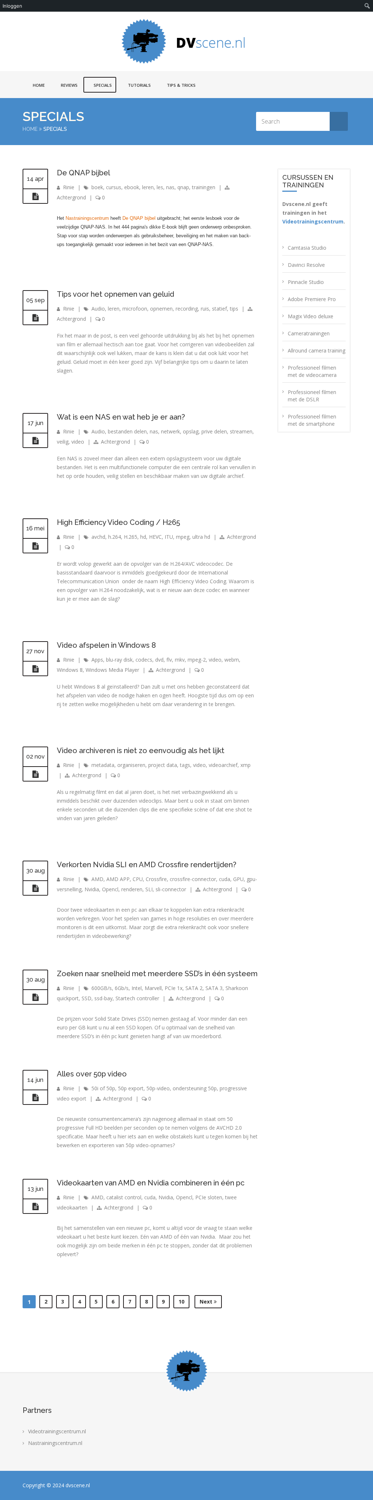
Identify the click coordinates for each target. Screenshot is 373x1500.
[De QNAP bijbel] (35, 196)
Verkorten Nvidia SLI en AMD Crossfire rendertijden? (146, 864)
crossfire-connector (193, 879)
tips (234, 308)
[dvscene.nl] (186, 41)
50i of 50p (103, 1088)
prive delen (214, 431)
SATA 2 (194, 988)
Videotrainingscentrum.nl (57, 1431)
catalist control (123, 1197)
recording (187, 308)
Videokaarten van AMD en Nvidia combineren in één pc (150, 1182)
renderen (131, 889)
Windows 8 (70, 669)
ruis (205, 308)
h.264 (114, 536)
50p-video (158, 1088)
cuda (224, 879)
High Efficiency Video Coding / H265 (118, 522)
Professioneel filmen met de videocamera (312, 371)
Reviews (69, 85)
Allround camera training (316, 350)
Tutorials (139, 85)
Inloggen (12, 6)
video (77, 441)
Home (39, 85)
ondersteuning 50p (195, 1088)
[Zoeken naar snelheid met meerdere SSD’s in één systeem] (35, 997)
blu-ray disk (119, 659)
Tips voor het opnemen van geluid (115, 294)
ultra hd (201, 536)
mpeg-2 (197, 659)
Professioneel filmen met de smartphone (312, 420)
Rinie (68, 187)
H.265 (130, 536)
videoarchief (223, 764)
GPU (238, 879)
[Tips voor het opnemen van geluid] (35, 318)
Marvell (153, 988)
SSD (86, 998)
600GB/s (101, 988)
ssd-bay (103, 998)
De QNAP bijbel (83, 172)
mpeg (182, 536)
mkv (180, 659)
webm (231, 659)
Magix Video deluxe (310, 316)
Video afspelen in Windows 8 (106, 645)
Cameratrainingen (309, 333)
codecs (144, 659)
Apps (97, 659)
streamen (241, 431)
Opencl (110, 889)
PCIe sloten (208, 1197)
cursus (113, 187)
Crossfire (156, 879)
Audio (98, 308)
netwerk (170, 431)
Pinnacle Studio (306, 281)
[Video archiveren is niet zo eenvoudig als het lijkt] (35, 774)
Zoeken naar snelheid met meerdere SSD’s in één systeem (157, 973)
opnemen (161, 308)
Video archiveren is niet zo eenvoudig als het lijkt (140, 750)
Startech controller (137, 998)
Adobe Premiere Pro (312, 299)
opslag (191, 431)
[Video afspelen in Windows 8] (35, 669)
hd (143, 536)
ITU (169, 536)
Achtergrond (71, 197)
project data (162, 764)
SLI (149, 889)
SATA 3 (214, 988)
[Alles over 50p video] (35, 1097)
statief (219, 308)
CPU (138, 879)
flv (169, 659)
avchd (98, 536)
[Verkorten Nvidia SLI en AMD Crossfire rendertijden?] (35, 888)
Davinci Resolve (306, 264)
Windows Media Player (112, 669)
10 (181, 1301)
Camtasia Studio (307, 247)
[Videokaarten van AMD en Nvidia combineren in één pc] (35, 1206)
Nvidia (92, 889)
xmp (245, 764)
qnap (183, 187)
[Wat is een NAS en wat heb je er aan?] (35, 440)
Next (207, 1301)
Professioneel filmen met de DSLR (312, 396)
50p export (131, 1088)
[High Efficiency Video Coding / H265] (35, 546)
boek (97, 187)
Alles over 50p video (92, 1074)
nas (170, 187)
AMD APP (118, 879)
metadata (102, 764)
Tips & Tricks (181, 85)
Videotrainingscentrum (312, 221)
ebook (131, 187)
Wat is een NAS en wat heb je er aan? (121, 417)
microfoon (134, 308)
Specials (103, 85)
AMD (97, 879)
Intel (136, 988)
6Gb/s (122, 988)
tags (185, 764)
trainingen (203, 187)
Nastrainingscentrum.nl (55, 1442)
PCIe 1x (173, 988)
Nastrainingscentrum (87, 218)
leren (148, 187)
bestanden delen (127, 431)
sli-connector (171, 889)
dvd (159, 659)
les (160, 187)
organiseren (131, 764)
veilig (62, 441)
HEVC (155, 536)
